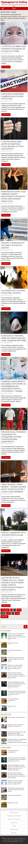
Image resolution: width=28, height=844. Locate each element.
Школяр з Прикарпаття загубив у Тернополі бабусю (12, 245)
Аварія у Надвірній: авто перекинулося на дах (13, 534)
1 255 (19, 610)
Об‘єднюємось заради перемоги (16, 717)
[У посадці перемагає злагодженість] (4, 703)
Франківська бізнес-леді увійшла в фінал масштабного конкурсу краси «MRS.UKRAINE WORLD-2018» (13, 196)
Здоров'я (3, 358)
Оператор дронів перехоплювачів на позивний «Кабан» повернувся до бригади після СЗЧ (17, 693)
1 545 (17, 613)
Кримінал (3, 461)
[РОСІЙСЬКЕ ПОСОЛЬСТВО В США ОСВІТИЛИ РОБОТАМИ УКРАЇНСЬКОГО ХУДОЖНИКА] (4, 736)
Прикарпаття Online (14, 2)
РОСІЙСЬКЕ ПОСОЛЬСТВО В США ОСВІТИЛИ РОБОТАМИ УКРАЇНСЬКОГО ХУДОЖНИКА (17, 733)
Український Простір (14, 819)
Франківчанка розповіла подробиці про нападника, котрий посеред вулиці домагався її (13, 437)
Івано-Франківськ (5, 168)
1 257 (8, 613)
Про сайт (14, 833)
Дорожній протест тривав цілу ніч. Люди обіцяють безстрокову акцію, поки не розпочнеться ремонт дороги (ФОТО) (12, 584)
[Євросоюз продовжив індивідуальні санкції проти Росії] (14, 81)
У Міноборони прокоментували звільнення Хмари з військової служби (16, 659)
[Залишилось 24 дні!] (4, 647)
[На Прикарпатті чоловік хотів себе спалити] (14, 277)
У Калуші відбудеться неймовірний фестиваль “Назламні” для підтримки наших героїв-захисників (17, 741)
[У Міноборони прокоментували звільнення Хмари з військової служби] (4, 662)
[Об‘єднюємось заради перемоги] (4, 721)
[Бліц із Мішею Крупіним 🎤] (4, 654)
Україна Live (14, 822)
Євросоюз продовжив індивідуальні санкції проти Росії (12, 96)
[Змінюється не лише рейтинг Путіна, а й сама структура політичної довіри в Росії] (4, 669)
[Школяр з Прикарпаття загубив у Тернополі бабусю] (14, 230)
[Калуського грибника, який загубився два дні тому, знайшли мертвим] (14, 323)
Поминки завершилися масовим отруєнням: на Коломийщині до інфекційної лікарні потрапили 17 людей (13, 386)
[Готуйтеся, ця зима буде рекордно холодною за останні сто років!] (14, 33)
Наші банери (14, 829)
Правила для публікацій (14, 816)
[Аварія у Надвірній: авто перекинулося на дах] (14, 520)
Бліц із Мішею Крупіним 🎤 (15, 650)
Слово (14, 826)
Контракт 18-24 (12, 706)
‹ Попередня (5, 610)
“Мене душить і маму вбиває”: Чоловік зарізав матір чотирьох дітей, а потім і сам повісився (13, 488)
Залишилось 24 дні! (13, 643)
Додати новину (14, 812)
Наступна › (4, 616)
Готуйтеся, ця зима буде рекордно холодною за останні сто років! (13, 48)
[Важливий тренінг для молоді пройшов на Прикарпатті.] (4, 729)
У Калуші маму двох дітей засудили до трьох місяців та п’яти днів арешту (12, 145)
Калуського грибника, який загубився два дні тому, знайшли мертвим (13, 338)
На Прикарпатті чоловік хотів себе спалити (13, 292)
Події (2, 23)
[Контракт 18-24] (4, 710)
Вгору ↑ (22, 841)
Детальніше (5, 67)
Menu (14, 8)
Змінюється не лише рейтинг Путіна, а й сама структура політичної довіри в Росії (15, 667)
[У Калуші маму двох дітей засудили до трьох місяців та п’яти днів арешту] (14, 129)
